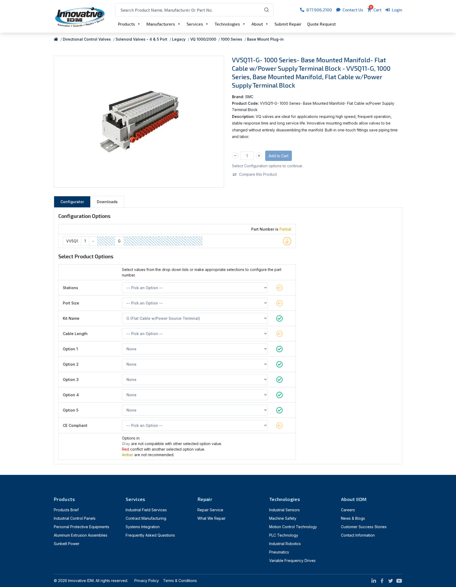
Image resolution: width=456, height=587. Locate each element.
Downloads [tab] (107, 201)
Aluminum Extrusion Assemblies (80, 535)
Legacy (179, 39)
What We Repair (211, 518)
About (257, 23)
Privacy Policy (146, 580)
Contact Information (358, 535)
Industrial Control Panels (75, 518)
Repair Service (210, 510)
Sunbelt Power (66, 543)
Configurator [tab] (72, 201)
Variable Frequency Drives (292, 560)
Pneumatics (279, 552)
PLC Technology (283, 535)
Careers (348, 510)
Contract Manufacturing (146, 518)
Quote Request (321, 23)
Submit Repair (287, 23)
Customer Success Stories (364, 526)
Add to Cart (278, 156)
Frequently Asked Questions (150, 535)
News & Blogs (353, 518)
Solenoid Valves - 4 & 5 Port (141, 39)
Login (397, 9)
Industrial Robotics (285, 543)
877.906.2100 (319, 9)
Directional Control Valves (87, 39)
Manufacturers (160, 23)
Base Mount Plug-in (265, 39)
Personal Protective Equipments (81, 526)
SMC (249, 96)
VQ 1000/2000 (203, 39)
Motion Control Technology (293, 526)
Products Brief (66, 510)
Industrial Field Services (146, 510)
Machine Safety (282, 518)
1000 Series (231, 39)
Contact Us (353, 9)
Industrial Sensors (284, 510)
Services (195, 23)
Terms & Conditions (180, 580)
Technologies (227, 23)
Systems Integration (143, 526)
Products (126, 23)
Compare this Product (258, 174)
